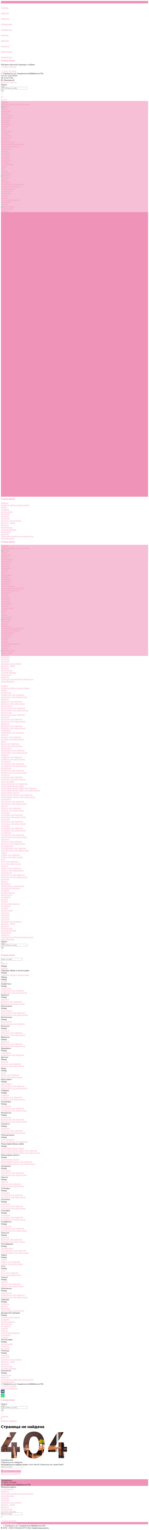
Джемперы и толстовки (12, 184)
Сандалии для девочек (12, 358)
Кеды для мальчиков (11, 302)
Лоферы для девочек (11, 313)
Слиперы (5, 153)
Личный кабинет (9, 1388)
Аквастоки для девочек (12, 251)
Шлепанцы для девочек (13, 431)
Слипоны (5, 155)
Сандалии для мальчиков (14, 360)
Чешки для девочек (11, 424)
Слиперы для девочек (12, 371)
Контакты (5, 471)
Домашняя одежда (10, 186)
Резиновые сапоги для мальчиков (18, 353)
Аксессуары (7, 467)
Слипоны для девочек (12, 378)
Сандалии (6, 149)
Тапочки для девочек (11, 398)
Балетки (5, 113)
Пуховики (6, 202)
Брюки (4, 180)
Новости (5, 233)
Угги (3, 169)
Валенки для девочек (12, 282)
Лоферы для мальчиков (13, 315)
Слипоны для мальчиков (13, 380)
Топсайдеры (7, 164)
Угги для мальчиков (11, 420)
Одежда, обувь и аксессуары (15, 244)
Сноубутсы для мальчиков (14, 393)
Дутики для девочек (11, 293)
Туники (4, 204)
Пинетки (5, 140)
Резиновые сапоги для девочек (16, 351)
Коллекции (6, 226)
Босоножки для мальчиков (14, 266)
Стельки (5, 211)
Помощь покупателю (11, 220)
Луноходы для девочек (12, 320)
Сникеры (5, 158)
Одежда (5, 435)
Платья (4, 198)
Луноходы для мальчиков (14, 322)
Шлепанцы (6, 173)
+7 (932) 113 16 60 (8, 1386)
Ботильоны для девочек (13, 271)
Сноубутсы (6, 160)
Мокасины (6, 138)
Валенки (5, 122)
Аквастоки (6, 111)
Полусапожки (7, 142)
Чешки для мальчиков (12, 427)
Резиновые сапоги (10, 146)
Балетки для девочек (11, 258)
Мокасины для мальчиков (14, 329)
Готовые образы (8, 229)
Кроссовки (6, 131)
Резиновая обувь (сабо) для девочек (19, 344)
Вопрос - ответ (8, 222)
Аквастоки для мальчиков (14, 253)
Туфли (4, 166)
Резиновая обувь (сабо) (12, 144)
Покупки (5, 218)
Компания (6, 489)
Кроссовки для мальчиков (14, 309)
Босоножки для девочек (13, 264)
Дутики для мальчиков (12, 295)
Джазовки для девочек (12, 289)
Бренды (5, 224)
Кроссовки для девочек (13, 307)
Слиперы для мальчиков (13, 373)
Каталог (4, 242)
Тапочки (5, 162)
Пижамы (5, 447)
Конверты (6, 193)
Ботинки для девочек (12, 275)
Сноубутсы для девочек (12, 391)
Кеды (3, 129)
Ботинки (5, 120)
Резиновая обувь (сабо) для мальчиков (20, 347)
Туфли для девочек (10, 411)
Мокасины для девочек (12, 327)
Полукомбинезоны (10, 200)
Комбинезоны (8, 189)
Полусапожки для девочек (14, 340)
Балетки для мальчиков (13, 260)
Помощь (5, 473)
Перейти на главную (11, 1471)
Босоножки (6, 115)
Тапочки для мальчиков (13, 400)
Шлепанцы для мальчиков (14, 433)
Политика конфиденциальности (17, 235)
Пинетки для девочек (12, 333)
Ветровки (5, 182)
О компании (7, 1489)
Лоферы (5, 133)
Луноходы (6, 135)
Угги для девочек (9, 418)
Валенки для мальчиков (13, 284)
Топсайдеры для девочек (13, 404)
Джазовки (6, 124)
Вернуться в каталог (11, 1474)
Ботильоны (6, 118)
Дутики (4, 126)
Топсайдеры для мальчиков (15, 407)
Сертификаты (7, 238)
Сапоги (4, 151)
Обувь (4, 246)
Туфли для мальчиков (12, 413)
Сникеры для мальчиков (13, 387)
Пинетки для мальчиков (13, 335)
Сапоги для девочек (11, 364)
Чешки (4, 171)
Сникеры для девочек (12, 384)
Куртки (4, 195)
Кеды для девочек (10, 300)
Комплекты (6, 191)
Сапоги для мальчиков (12, 367)
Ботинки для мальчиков (13, 278)
